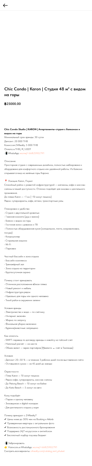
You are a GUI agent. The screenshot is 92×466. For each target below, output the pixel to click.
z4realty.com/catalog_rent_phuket (48, 451)
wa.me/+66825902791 (32, 153)
